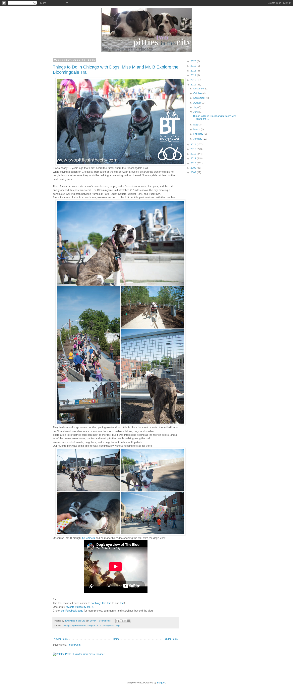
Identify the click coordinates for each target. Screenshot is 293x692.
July (195, 107)
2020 (194, 61)
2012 (194, 154)
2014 (194, 144)
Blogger (161, 682)
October (198, 93)
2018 (194, 70)
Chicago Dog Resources (74, 625)
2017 (194, 75)
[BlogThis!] (121, 621)
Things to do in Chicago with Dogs (103, 625)
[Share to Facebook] (129, 621)
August (197, 102)
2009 (194, 167)
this (122, 603)
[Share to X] (125, 621)
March (197, 129)
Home (116, 639)
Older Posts (171, 639)
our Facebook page (72, 610)
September (199, 98)
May (196, 124)
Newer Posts (61, 639)
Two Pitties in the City (75, 621)
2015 (194, 84)
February (198, 134)
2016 (194, 80)
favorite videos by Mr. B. (80, 606)
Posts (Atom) (74, 644)
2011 (194, 158)
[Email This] (117, 621)
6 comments (105, 621)
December (199, 88)
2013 (194, 149)
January (198, 138)
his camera (88, 537)
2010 (194, 163)
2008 (194, 172)
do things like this (100, 603)
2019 (194, 66)
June (196, 112)
